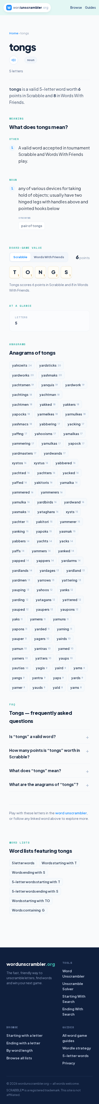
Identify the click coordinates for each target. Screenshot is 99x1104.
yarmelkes (47, 414)
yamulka (21, 502)
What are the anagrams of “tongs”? (43, 784)
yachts (44, 541)
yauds (38, 687)
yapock (76, 443)
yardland (75, 570)
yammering (23, 443)
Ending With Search (72, 1011)
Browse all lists (19, 1058)
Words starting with (59, 863)
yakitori (44, 522)
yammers (41, 551)
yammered (22, 492)
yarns (76, 687)
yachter (20, 522)
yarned (65, 648)
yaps (58, 678)
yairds (64, 639)
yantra (39, 678)
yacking (75, 424)
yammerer (70, 522)
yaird (60, 668)
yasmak (67, 531)
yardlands (22, 570)
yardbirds (47, 502)
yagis (41, 668)
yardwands (55, 453)
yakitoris (43, 482)
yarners (20, 658)
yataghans (47, 512)
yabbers (20, 541)
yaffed (19, 482)
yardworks (23, 375)
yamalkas (73, 434)
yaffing (19, 434)
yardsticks (50, 365)
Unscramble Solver (72, 986)
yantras (42, 648)
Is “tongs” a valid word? (32, 736)
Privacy (68, 1063)
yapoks (44, 531)
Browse (76, 7)
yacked (71, 473)
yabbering (49, 424)
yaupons (69, 609)
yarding (20, 600)
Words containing (28, 910)
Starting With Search (73, 999)
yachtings (22, 394)
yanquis (49, 385)
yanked (66, 551)
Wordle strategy (76, 1048)
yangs (18, 678)
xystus (41, 463)
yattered (71, 600)
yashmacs (22, 424)
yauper (19, 639)
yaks (17, 619)
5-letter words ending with (35, 891)
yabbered (65, 463)
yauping (20, 590)
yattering (71, 580)
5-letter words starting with (36, 882)
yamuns (61, 619)
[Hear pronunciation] (13, 60)
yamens (38, 619)
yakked (47, 404)
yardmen (21, 580)
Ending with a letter (23, 1043)
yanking (20, 531)
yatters (43, 658)
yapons (19, 629)
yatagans (45, 600)
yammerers (52, 492)
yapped (20, 560)
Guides (90, 7)
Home (13, 33)
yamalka (69, 482)
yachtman (49, 394)
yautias (20, 668)
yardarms (71, 560)
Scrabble (20, 257)
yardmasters (24, 453)
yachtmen (22, 404)
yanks (66, 590)
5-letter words (75, 1055)
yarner (18, 687)
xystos (19, 463)
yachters (46, 473)
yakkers (71, 404)
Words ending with (28, 872)
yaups (66, 658)
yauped (20, 609)
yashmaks (51, 375)
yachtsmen (23, 385)
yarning (64, 629)
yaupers (44, 609)
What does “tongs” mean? (35, 770)
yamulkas (51, 443)
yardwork (74, 385)
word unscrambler (71, 813)
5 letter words (23, 863)
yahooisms (45, 434)
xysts (72, 512)
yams (79, 668)
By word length (19, 1050)
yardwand (74, 502)
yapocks (21, 414)
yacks (66, 541)
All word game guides (74, 1038)
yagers (41, 639)
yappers (45, 560)
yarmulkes (75, 414)
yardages (49, 570)
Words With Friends (49, 257)
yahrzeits (22, 365)
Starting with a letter (24, 1035)
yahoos (44, 590)
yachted (21, 473)
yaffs (18, 551)
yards (77, 678)
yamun (19, 648)
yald (58, 687)
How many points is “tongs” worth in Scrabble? (44, 753)
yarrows (46, 580)
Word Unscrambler (73, 973)
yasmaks (21, 512)
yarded (42, 629)
